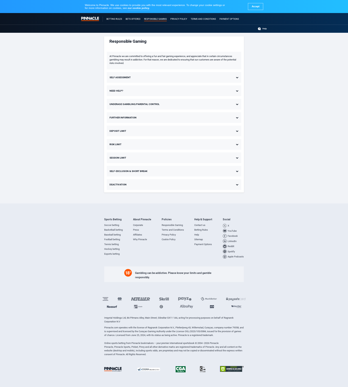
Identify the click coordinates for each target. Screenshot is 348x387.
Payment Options (229, 19)
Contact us (199, 225)
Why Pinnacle (140, 239)
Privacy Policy (178, 19)
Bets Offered (133, 19)
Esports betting (112, 254)
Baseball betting (112, 234)
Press (136, 229)
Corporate (138, 225)
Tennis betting (111, 244)
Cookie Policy (168, 239)
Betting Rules (114, 19)
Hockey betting (112, 249)
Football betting (112, 239)
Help (264, 29)
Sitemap (198, 239)
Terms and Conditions (203, 19)
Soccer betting (111, 225)
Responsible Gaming (155, 19)
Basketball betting (113, 229)
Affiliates (137, 234)
